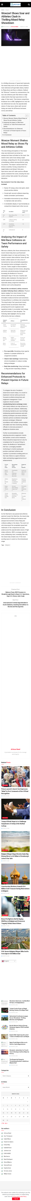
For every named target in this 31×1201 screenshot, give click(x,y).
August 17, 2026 (5, 925)
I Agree (16, 1198)
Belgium (7, 10)
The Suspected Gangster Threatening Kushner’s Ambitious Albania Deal (19, 1061)
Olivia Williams (8, 1162)
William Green (7, 1174)
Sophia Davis (7, 1168)
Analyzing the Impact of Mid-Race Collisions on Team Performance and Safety (14, 124)
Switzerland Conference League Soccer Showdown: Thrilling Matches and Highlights (18, 1017)
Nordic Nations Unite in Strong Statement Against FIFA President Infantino (19, 1027)
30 (3, 1120)
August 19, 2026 (5, 893)
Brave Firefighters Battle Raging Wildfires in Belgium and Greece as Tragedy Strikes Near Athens (13, 921)
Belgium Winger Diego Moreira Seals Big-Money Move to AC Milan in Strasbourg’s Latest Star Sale (15, 856)
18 (11, 1112)
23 (3, 1116)
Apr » (6, 1123)
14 (23, 1109)
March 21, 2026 (24, 26)
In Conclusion (7, 135)
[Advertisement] (15, 63)
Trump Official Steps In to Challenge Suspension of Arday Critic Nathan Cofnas (13, 824)
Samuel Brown (8, 1165)
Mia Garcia (7, 1156)
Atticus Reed (14, 26)
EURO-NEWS (7, 1153)
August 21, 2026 (5, 860)
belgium (7, 545)
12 (15, 1109)
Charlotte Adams (8, 1142)
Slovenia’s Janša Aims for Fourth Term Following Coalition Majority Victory (19, 1051)
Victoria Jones (8, 1171)
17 (7, 1112)
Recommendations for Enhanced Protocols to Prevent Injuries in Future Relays (15, 130)
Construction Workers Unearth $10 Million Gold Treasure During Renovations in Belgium (15, 888)
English (6, 961)
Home (2, 10)
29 (27, 1116)
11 (11, 1109)
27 (19, 1116)
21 (23, 1112)
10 (7, 1109)
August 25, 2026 (5, 795)
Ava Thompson (8, 1136)
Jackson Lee (7, 1150)
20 (19, 1112)
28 (23, 1116)
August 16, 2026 (5, 956)
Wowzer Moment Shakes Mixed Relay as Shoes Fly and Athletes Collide (15, 119)
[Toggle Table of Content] (26, 115)
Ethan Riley (7, 1144)
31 (7, 1120)
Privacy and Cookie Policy (19, 1196)
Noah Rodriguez (8, 1159)
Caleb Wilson (7, 1139)
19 (15, 1112)
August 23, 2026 (5, 828)
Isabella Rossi (7, 1147)
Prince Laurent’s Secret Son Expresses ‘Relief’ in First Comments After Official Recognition (14, 791)
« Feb (2, 1123)
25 (11, 1116)
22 (27, 1112)
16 (3, 1112)
